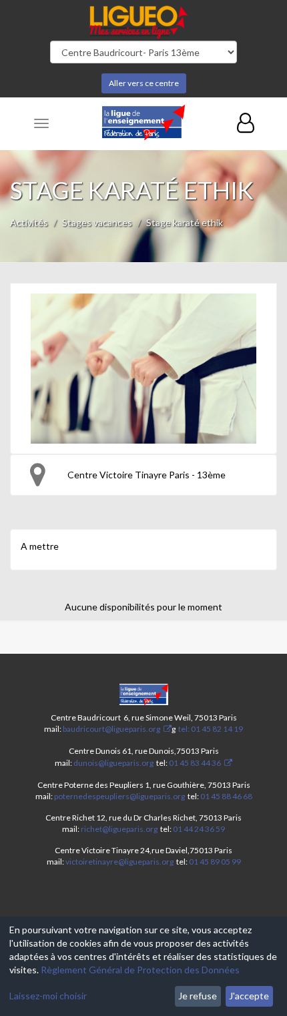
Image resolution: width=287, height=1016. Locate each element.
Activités (29, 222)
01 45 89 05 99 (215, 862)
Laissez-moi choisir (48, 995)
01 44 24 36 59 (199, 829)
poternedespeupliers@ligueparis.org (119, 796)
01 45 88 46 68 (226, 796)
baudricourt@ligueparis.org (111, 729)
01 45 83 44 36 (194, 763)
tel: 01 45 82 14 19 (210, 729)
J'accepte (249, 995)
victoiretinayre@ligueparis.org (119, 862)
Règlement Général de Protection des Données (140, 969)
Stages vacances (97, 222)
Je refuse (197, 995)
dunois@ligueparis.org (113, 763)
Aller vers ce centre (144, 83)
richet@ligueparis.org (119, 829)
